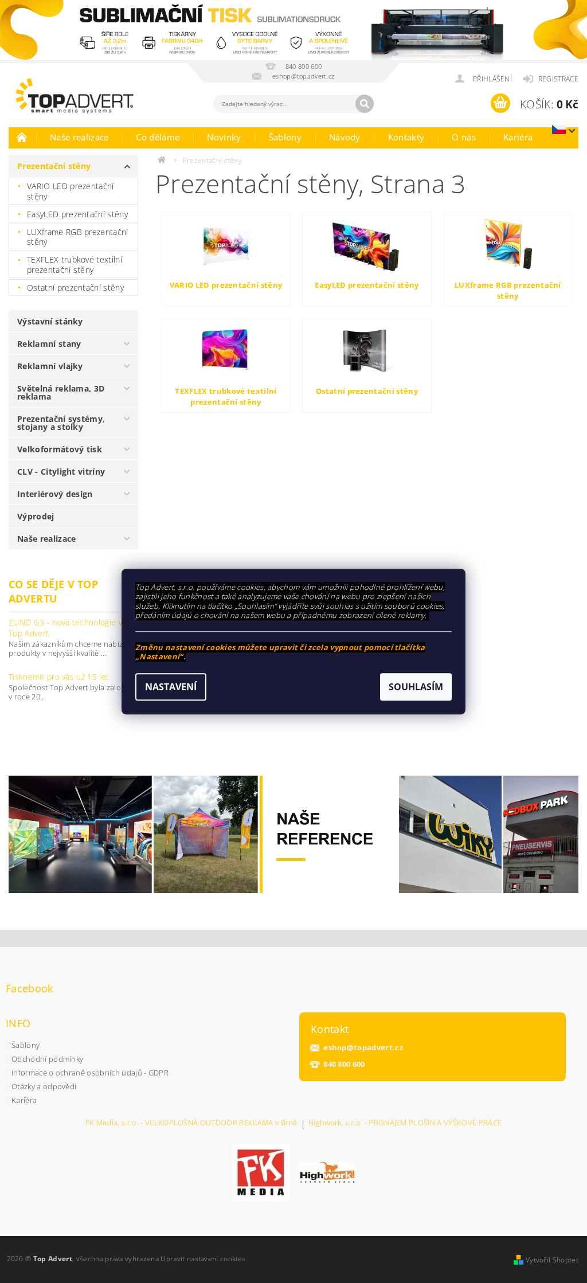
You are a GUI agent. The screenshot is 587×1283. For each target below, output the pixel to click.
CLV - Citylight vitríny (61, 471)
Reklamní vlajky (50, 366)
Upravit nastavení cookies (203, 1259)
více (130, 662)
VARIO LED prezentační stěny (70, 191)
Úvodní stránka (22, 137)
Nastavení (171, 686)
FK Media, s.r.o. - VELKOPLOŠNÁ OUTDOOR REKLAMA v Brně (191, 1123)
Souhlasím (416, 686)
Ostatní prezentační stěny (75, 287)
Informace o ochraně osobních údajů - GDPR (90, 1072)
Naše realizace (79, 137)
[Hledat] (364, 104)
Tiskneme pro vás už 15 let (59, 676)
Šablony (285, 137)
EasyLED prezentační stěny (77, 214)
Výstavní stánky (50, 321)
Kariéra (518, 137)
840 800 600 (344, 1064)
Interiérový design (55, 493)
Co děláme (157, 137)
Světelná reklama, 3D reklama (60, 392)
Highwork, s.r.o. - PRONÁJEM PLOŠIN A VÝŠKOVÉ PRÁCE (405, 1123)
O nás (464, 137)
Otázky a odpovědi (43, 1086)
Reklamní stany (49, 343)
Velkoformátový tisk (59, 449)
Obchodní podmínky (47, 1059)
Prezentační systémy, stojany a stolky (61, 422)
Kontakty (406, 137)
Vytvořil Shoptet (552, 1260)
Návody (345, 137)
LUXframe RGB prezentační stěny (77, 237)
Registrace (558, 79)
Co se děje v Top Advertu (53, 591)
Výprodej (35, 516)
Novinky (224, 137)
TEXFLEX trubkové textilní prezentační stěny (74, 264)
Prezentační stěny (54, 166)
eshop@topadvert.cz (363, 1048)
